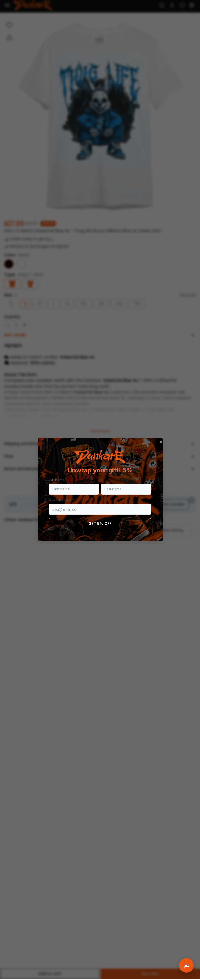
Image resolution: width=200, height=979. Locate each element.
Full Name (57, 480)
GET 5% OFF (100, 523)
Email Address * (61, 500)
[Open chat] (186, 965)
